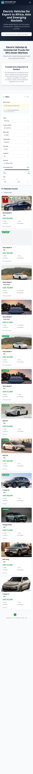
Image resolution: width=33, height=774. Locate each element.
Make (4, 118)
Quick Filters (6, 102)
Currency (5, 160)
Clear (28, 96)
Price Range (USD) (8, 167)
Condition (5, 153)
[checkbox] (4, 105)
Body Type (6, 132)
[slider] (4, 169)
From (4, 179)
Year (4, 176)
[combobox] (16, 121)
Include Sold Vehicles (13, 110)
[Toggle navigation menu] (30, 2)
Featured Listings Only (13, 105)
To (17, 179)
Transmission (6, 139)
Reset (28, 167)
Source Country (7, 125)
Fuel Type (5, 146)
